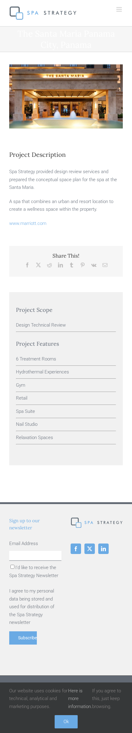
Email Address (23, 543)
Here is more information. (80, 698)
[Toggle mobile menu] (119, 9)
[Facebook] (76, 549)
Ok (66, 721)
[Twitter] (89, 549)
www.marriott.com (27, 223)
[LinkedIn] (103, 549)
